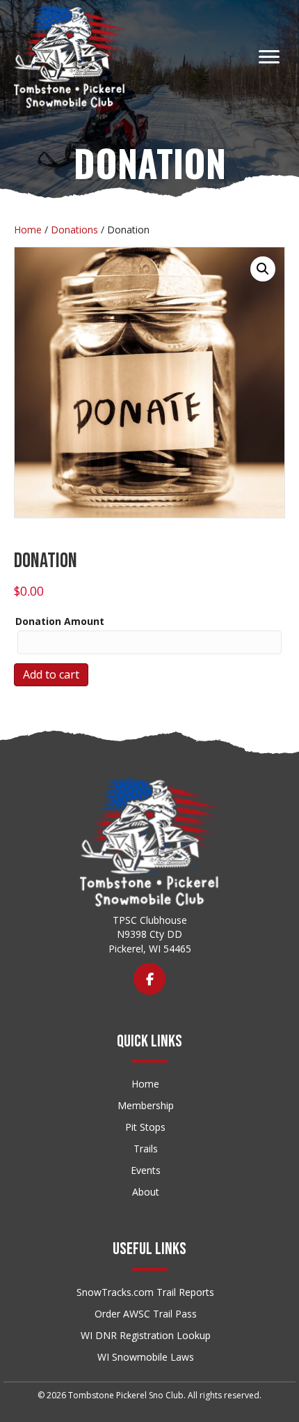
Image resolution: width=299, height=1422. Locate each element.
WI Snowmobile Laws (145, 1356)
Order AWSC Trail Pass (146, 1313)
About (145, 1191)
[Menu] (269, 57)
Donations (74, 229)
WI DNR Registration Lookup (146, 1335)
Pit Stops (145, 1127)
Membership (146, 1105)
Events (146, 1170)
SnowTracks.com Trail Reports (145, 1292)
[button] (262, 268)
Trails (146, 1148)
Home (28, 229)
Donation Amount (59, 621)
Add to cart (51, 674)
